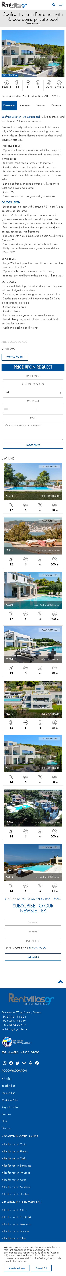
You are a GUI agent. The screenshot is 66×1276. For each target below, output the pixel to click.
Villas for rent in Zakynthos (16, 1166)
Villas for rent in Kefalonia (16, 1187)
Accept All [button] (41, 1268)
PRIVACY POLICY (37, 948)
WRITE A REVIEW (14, 357)
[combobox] (6, 409)
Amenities (25, 105)
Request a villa (10, 1107)
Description (9, 105)
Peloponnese (33, 23)
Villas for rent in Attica (14, 1210)
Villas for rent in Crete (14, 1144)
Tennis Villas (8, 1093)
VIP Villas (56, 96)
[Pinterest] (37, 1063)
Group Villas (15, 96)
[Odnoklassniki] (30, 1063)
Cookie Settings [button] (17, 1268)
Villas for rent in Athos (14, 1238)
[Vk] (24, 1063)
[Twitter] (17, 1063)
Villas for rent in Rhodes (14, 1151)
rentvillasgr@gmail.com (14, 1029)
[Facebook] (11, 1063)
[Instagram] (5, 1063)
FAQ (4, 1121)
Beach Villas (44, 96)
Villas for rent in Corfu (14, 1158)
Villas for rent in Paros (14, 1180)
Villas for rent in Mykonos (16, 1173)
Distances (56, 105)
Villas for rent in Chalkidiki (16, 1217)
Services (40, 105)
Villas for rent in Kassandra (16, 1224)
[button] (53, 4)
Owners (6, 1128)
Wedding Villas (29, 96)
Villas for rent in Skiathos (15, 1194)
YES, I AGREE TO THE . (27, 948)
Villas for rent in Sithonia (15, 1231)
